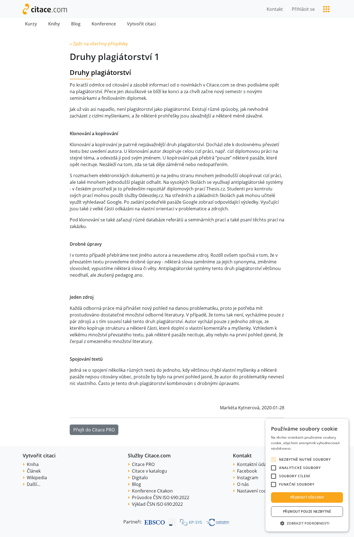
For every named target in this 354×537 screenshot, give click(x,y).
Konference (104, 24)
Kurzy (31, 24)
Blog (75, 24)
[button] (307, 523)
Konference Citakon (152, 491)
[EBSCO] (154, 522)
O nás (243, 484)
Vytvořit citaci (141, 24)
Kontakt (275, 9)
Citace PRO (143, 464)
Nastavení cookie (254, 491)
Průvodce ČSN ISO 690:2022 (160, 497)
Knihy (54, 24)
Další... (33, 484)
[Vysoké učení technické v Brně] (172, 522)
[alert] (307, 475)
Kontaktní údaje (253, 464)
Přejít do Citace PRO (94, 430)
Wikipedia (37, 478)
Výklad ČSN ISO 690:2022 (157, 504)
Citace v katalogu (149, 471)
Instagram (247, 478)
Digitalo (140, 478)
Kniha (33, 464)
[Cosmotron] (217, 522)
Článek (34, 471)
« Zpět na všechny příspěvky (99, 44)
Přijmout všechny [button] (307, 497)
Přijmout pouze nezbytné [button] (307, 511)
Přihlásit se (303, 9)
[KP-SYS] (191, 522)
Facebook (247, 471)
